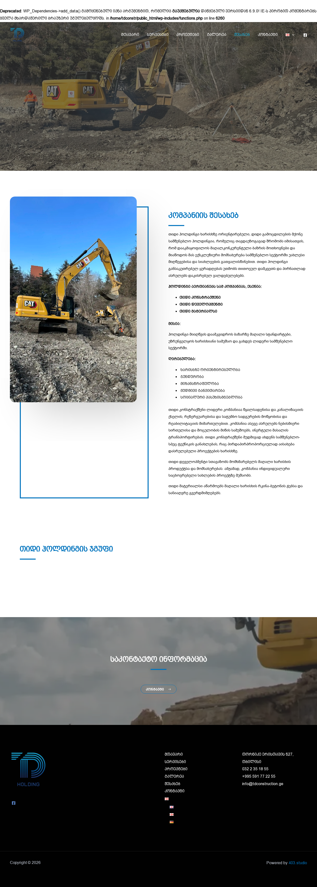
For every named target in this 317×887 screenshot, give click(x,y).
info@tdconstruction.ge (262, 784)
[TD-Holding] (17, 34)
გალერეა (216, 34)
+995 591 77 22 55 (258, 776)
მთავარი (130, 34)
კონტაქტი (268, 34)
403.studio (298, 863)
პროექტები (187, 34)
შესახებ (242, 34)
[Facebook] (305, 35)
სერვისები (157, 34)
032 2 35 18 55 (255, 769)
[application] (292, 34)
